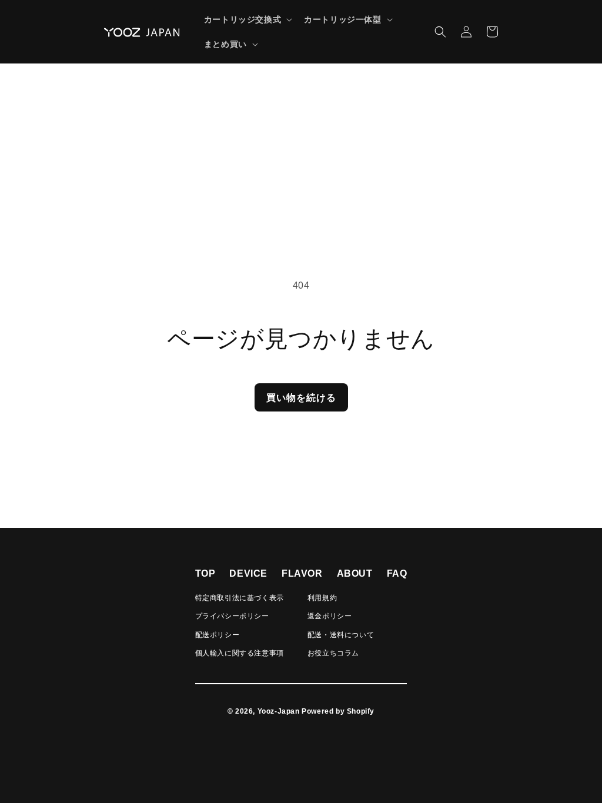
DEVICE (248, 573)
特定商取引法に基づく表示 (239, 598)
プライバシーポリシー (232, 616)
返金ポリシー (329, 616)
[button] (247, 19)
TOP (205, 573)
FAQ (397, 573)
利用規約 (322, 598)
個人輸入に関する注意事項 (239, 653)
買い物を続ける (301, 398)
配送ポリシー (217, 635)
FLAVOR (302, 573)
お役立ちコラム (333, 653)
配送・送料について (340, 635)
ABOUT (355, 573)
